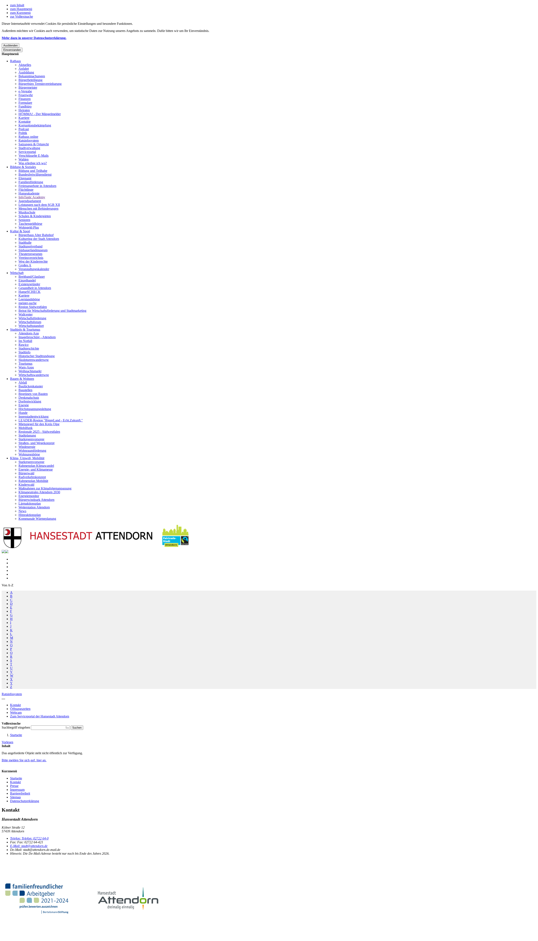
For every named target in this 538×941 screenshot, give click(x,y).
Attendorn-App (28, 333)
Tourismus (25, 363)
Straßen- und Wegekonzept (36, 443)
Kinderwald (26, 484)
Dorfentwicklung (29, 401)
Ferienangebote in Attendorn (37, 186)
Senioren (24, 220)
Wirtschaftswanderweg (33, 375)
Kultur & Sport (20, 231)
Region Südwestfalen (32, 307)
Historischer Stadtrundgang (36, 356)
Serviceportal (27, 152)
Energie (23, 405)
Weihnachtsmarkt (29, 371)
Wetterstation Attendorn (34, 507)
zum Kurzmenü (20, 12)
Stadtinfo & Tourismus (25, 329)
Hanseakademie (29, 193)
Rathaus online (28, 136)
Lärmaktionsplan (29, 503)
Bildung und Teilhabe (32, 170)
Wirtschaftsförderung (32, 318)
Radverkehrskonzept (32, 477)
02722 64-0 (29, 838)
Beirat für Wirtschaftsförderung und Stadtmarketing (52, 310)
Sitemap (15, 797)
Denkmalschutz (28, 397)
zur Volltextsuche (21, 16)
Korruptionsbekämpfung (34, 125)
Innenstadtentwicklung (33, 416)
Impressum (17, 789)
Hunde (23, 413)
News (22, 511)
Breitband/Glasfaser (31, 276)
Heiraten (24, 110)
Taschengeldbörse (30, 223)
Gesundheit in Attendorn (34, 288)
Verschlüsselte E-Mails (33, 155)
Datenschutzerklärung (24, 801)
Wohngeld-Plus (28, 227)
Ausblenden (10, 45)
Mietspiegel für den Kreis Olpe (38, 424)
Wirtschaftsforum (29, 322)
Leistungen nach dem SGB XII (39, 205)
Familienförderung (30, 182)
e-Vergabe (25, 91)
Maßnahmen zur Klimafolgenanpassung (44, 488)
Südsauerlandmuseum (32, 250)
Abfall (22, 382)
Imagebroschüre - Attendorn (37, 337)
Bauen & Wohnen (22, 378)
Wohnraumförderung (32, 450)
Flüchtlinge (25, 189)
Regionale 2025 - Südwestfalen (39, 431)
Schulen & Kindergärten (34, 216)
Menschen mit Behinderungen (38, 208)
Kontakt (15, 782)
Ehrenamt (24, 178)
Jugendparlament (29, 201)
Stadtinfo (24, 352)
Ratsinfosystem (28, 140)
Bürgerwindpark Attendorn (36, 499)
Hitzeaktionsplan (29, 515)
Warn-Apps (26, 367)
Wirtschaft (17, 273)
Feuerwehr (25, 95)
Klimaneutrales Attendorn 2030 (39, 492)
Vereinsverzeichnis (30, 257)
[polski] (6, 552)
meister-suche (27, 303)
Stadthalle (25, 242)
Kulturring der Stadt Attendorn (38, 239)
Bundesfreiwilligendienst (34, 174)
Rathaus (15, 61)
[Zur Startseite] (96, 548)
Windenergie (26, 447)
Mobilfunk (25, 428)
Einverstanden (12, 49)
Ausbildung (26, 72)
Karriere (23, 118)
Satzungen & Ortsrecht (33, 144)
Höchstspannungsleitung (34, 409)
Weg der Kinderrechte (33, 261)
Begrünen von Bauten (33, 394)
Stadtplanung (27, 435)
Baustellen (25, 390)
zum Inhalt (17, 5)
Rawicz (23, 344)
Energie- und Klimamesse (35, 469)
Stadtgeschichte (28, 348)
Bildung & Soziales (23, 167)
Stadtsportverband (30, 246)
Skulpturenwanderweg (33, 360)
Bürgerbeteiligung (30, 80)
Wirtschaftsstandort (31, 326)
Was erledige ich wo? (32, 163)
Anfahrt (23, 68)
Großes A (24, 265)
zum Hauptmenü (21, 9)
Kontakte (24, 121)
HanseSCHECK (29, 291)
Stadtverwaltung (29, 148)
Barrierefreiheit (20, 793)
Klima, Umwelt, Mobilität (27, 458)
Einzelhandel (27, 280)
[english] (3, 552)
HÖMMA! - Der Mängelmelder (39, 114)
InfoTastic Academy (31, 197)
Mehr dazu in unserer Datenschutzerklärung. (34, 38)
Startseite (16, 735)
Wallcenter (25, 314)
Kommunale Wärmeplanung (37, 518)
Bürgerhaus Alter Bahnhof (36, 235)
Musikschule (26, 212)
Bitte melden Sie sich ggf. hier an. (24, 760)
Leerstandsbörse (29, 299)
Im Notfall (25, 341)
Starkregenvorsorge (31, 439)
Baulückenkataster (30, 386)
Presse (14, 786)
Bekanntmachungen (31, 76)
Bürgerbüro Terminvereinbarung (40, 84)
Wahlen (23, 159)
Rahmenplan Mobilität (33, 481)
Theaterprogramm (30, 254)
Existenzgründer (29, 284)
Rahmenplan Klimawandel (36, 465)
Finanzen (24, 99)
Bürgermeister (27, 87)
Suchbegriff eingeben (16, 727)
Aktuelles (24, 65)
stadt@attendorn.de (28, 846)
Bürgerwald (26, 473)
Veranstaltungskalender (33, 269)
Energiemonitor (28, 496)
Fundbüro (25, 106)
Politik (22, 133)
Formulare (25, 102)
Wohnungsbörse (29, 454)
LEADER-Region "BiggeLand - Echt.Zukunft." (50, 420)
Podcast (23, 129)
